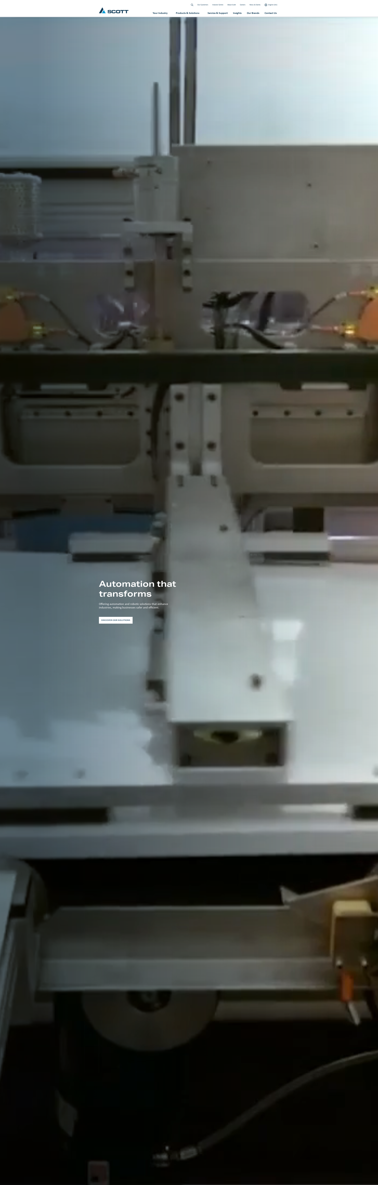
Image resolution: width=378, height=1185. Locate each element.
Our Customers (202, 5)
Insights (237, 13)
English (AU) (272, 5)
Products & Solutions (187, 13)
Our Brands (253, 13)
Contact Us (271, 13)
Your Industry (160, 13)
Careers (242, 5)
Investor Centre (217, 5)
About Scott (231, 5)
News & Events (255, 5)
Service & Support (218, 13)
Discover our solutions (115, 620)
